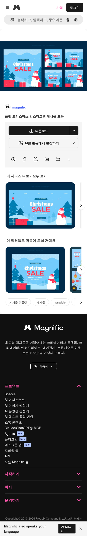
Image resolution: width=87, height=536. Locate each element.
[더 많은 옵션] (69, 159)
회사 (8, 487)
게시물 (41, 302)
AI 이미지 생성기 (17, 405)
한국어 (43, 366)
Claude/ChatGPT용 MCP (23, 427)
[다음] (81, 205)
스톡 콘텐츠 (13, 422)
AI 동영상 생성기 (17, 411)
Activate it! (66, 528)
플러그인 (15, 439)
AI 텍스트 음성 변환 (19, 416)
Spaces (10, 394)
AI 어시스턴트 (15, 399)
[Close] (80, 529)
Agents (14, 433)
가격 (59, 7)
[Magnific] (43, 328)
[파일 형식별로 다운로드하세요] (73, 130)
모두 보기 (40, 176)
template (60, 302)
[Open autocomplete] (10, 20)
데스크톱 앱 (17, 444)
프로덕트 (12, 385)
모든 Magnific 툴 (17, 461)
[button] (43, 366)
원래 (26, 39)
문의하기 (12, 500)
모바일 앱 (12, 450)
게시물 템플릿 (18, 302)
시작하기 (12, 473)
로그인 (75, 7)
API (7, 456)
